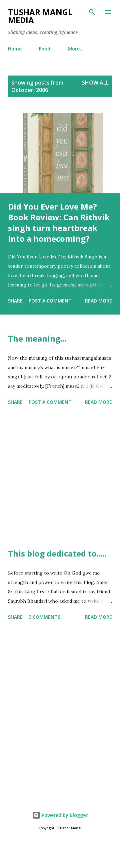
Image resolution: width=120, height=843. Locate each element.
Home (15, 48)
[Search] (92, 12)
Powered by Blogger (64, 815)
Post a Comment (50, 300)
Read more (98, 300)
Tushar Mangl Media (40, 15)
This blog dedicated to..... (57, 553)
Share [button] (15, 300)
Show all (95, 82)
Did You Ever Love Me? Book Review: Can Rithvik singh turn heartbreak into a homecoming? (59, 222)
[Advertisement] (60, 478)
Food (44, 48)
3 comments (44, 617)
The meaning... (37, 338)
